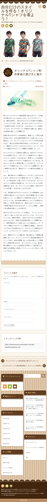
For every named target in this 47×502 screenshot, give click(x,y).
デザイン (8, 86)
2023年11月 (6, 433)
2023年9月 (6, 443)
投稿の (6, 462)
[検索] (40, 6)
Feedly (7, 25)
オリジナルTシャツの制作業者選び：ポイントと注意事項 (35, 414)
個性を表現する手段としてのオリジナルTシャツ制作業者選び (35, 399)
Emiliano (40, 86)
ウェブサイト (8, 317)
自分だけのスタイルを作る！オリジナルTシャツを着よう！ (20, 489)
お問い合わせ (11, 25)
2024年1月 (6, 423)
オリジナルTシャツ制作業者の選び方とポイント (35, 427)
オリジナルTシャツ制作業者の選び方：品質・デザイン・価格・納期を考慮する (35, 406)
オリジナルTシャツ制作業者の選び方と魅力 (35, 421)
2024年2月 (6, 418)
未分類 (28, 452)
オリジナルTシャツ (12, 81)
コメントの (7, 467)
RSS (2, 25)
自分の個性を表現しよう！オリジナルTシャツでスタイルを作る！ (19, 491)
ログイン (5, 457)
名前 (6, 302)
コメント (7, 282)
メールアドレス (9, 309)
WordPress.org (7, 472)
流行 (6, 84)
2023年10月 (6, 438)
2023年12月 (6, 428)
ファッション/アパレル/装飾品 (30, 81)
